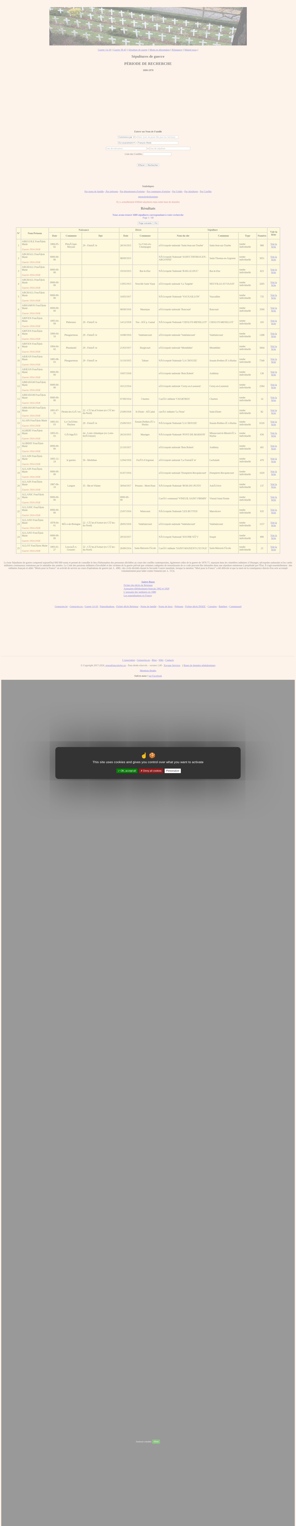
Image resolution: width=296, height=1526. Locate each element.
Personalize (172, 770)
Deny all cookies (152, 770)
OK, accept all (128, 770)
